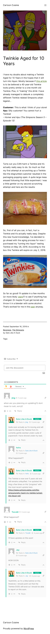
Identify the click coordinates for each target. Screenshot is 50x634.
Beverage (7, 330)
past (33, 306)
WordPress (28, 628)
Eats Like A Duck (24, 419)
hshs (27, 474)
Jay (26, 576)
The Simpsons (18, 330)
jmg (26, 422)
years (20, 296)
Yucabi (27, 533)
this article (41, 81)
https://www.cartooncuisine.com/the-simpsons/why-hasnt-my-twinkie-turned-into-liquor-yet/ (25, 493)
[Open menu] (45, 5)
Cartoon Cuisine (11, 5)
